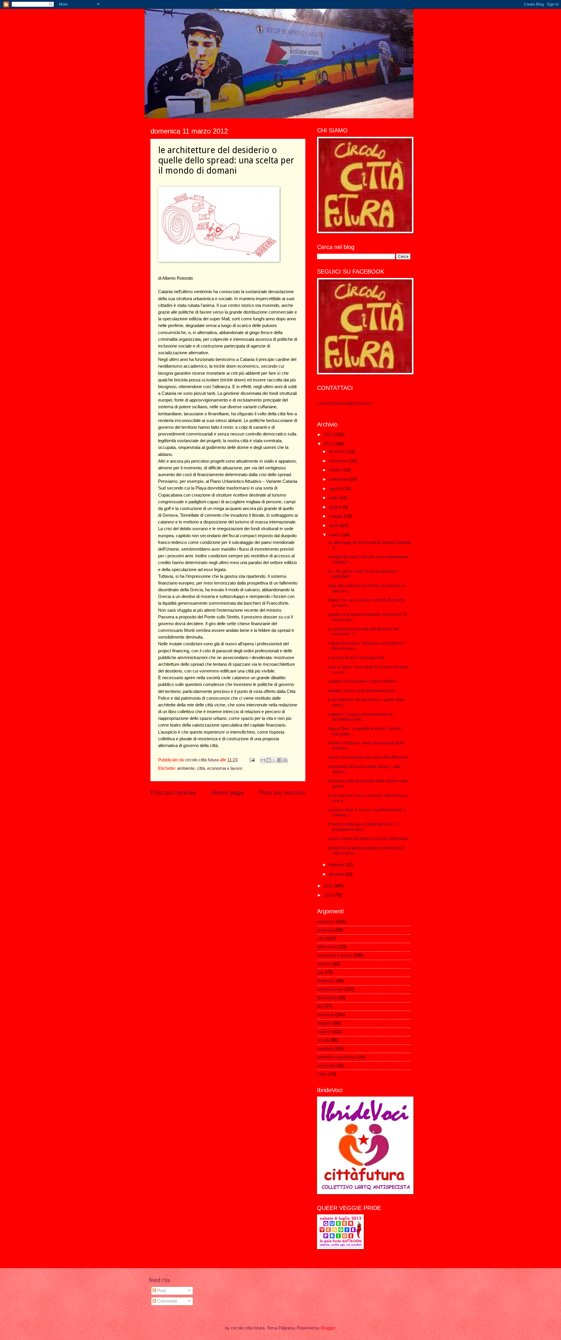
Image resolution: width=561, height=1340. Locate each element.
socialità (325, 1048)
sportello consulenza (336, 1057)
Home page (228, 792)
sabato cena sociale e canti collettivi (362, 681)
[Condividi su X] (274, 760)
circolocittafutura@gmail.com (345, 403)
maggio (336, 516)
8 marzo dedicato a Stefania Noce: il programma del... (362, 827)
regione (324, 1031)
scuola (323, 1040)
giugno (336, 507)
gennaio (337, 874)
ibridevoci (326, 980)
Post (161, 1290)
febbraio (337, 864)
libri (320, 1006)
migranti (324, 1023)
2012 (329, 444)
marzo (335, 534)
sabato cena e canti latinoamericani (361, 690)
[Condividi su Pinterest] (285, 760)
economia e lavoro (224, 768)
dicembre (338, 451)
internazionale (330, 989)
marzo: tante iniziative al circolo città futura (368, 838)
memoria (325, 1014)
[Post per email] (251, 760)
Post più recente (173, 792)
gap (320, 972)
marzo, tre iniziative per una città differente (368, 757)
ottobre (336, 470)
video (322, 1074)
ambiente (186, 768)
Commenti (166, 1301)
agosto (336, 488)
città (201, 768)
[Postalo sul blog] (268, 760)
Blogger (328, 1328)
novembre (339, 461)
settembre (339, 479)
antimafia (325, 930)
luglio (334, 497)
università (326, 1065)
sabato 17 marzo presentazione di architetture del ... (360, 717)
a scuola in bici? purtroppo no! (356, 657)
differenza (326, 947)
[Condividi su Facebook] (280, 760)
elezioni (324, 964)
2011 (329, 885)
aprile (334, 525)
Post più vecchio (282, 792)
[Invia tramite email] (263, 760)
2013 (329, 434)
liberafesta (327, 997)
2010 (329, 895)
